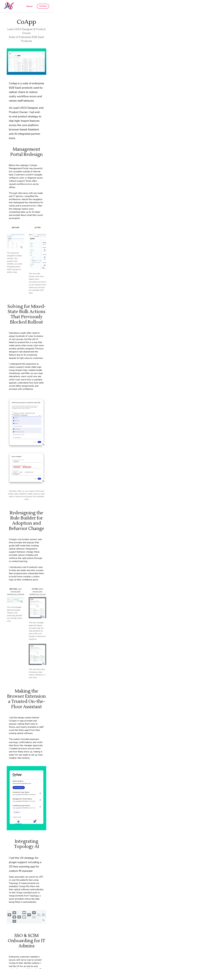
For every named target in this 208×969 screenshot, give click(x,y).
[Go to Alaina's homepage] (9, 6)
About (29, 6)
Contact (43, 6)
